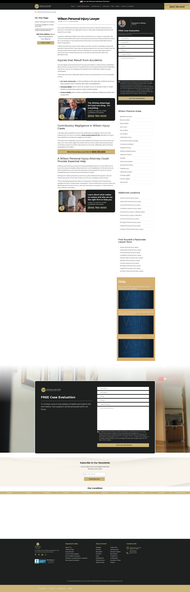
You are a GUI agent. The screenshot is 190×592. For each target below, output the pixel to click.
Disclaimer (51, 588)
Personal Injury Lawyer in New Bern (131, 215)
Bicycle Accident (125, 120)
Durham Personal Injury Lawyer (129, 219)
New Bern (99, 552)
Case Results (69, 552)
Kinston (98, 549)
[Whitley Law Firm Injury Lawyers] (43, 6)
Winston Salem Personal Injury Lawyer (131, 258)
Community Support (72, 554)
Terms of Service (123, 90)
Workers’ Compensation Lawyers (76, 558)
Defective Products (126, 154)
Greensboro (114, 558)
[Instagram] (46, 555)
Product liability (65, 92)
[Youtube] (42, 555)
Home (35, 12)
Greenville (113, 547)
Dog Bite (122, 158)
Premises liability (66, 87)
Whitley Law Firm (146, 85)
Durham (99, 554)
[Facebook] (36, 555)
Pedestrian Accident (126, 172)
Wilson (112, 562)
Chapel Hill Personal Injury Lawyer (130, 225)
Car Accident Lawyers (72, 556)
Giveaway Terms (61, 588)
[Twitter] (39, 555)
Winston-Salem (115, 552)
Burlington (113, 554)
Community (106, 6)
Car (61, 81)
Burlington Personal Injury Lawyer (130, 222)
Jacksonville (114, 549)
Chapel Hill (114, 556)
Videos (117, 6)
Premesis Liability (125, 175)
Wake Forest (100, 562)
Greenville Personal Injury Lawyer (130, 205)
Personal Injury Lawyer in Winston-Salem (132, 212)
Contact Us (124, 6)
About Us (68, 547)
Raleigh (98, 547)
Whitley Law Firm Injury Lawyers (83, 581)
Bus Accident (124, 130)
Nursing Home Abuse (126, 165)
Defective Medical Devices (128, 151)
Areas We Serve (95, 6)
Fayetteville (100, 558)
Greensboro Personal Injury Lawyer (130, 208)
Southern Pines (115, 560)
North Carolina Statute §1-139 (91, 135)
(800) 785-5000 (177, 7)
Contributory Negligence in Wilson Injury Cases (44, 25)
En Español (130, 6)
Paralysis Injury (124, 168)
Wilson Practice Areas (82, 6)
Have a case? (45, 43)
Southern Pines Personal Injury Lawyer (132, 229)
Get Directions (133, 550)
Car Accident (124, 134)
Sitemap (70, 588)
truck (65, 81)
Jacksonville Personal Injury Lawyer (130, 201)
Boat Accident (124, 123)
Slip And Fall (124, 182)
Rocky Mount (100, 560)
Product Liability (125, 179)
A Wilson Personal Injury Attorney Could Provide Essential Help (44, 29)
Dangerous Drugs (125, 147)
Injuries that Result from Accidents (44, 22)
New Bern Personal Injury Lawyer (130, 260)
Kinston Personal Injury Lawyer (129, 198)
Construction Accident (127, 144)
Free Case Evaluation (72, 560)
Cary (97, 556)
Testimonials (69, 549)
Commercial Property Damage (129, 141)
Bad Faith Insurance (126, 116)
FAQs (112, 6)
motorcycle (72, 81)
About (72, 6)
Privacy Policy (133, 90)
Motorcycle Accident (126, 161)
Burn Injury (123, 127)
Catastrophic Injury (126, 137)
